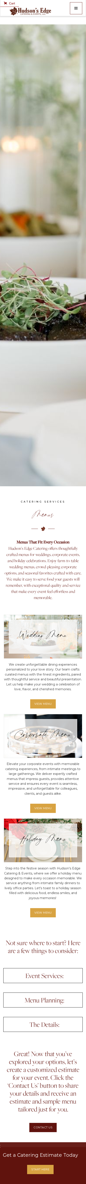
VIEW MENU (43, 703)
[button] (76, 8)
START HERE (40, 1169)
